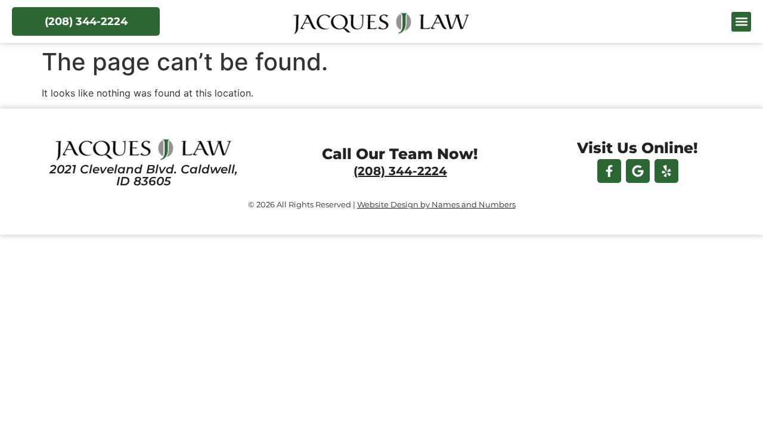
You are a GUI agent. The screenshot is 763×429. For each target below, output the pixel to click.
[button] (741, 22)
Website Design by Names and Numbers (436, 204)
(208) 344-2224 (400, 171)
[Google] (638, 171)
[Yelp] (666, 171)
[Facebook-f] (609, 171)
